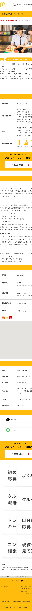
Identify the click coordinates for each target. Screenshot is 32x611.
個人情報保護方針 (17, 601)
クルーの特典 (24, 591)
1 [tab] (23, 55)
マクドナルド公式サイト (5, 601)
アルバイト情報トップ (5, 586)
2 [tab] (25, 55)
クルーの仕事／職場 (25, 588)
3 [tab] (28, 55)
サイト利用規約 (26, 601)
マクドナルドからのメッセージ (15, 4)
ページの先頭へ (15, 580)
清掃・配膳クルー (8, 20)
